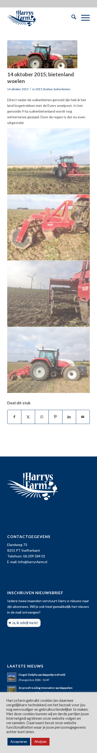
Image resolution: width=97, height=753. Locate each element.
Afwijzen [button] (40, 742)
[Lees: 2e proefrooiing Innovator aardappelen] (11, 690)
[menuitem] (71, 18)
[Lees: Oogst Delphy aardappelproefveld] (11, 677)
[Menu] (83, 18)
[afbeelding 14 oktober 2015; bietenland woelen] (48, 161)
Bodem (47, 89)
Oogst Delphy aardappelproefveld (41, 674)
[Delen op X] (28, 416)
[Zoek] (71, 18)
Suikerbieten (61, 89)
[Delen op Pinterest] (55, 416)
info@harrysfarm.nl (32, 562)
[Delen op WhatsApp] (41, 416)
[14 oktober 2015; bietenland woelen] (42, 54)
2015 (38, 89)
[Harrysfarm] (40, 18)
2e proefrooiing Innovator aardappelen (45, 688)
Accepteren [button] (18, 742)
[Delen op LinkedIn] (69, 416)
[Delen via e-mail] (83, 416)
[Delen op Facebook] (14, 416)
